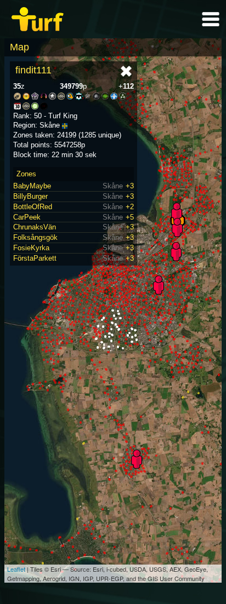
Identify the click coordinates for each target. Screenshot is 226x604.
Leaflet (16, 569)
